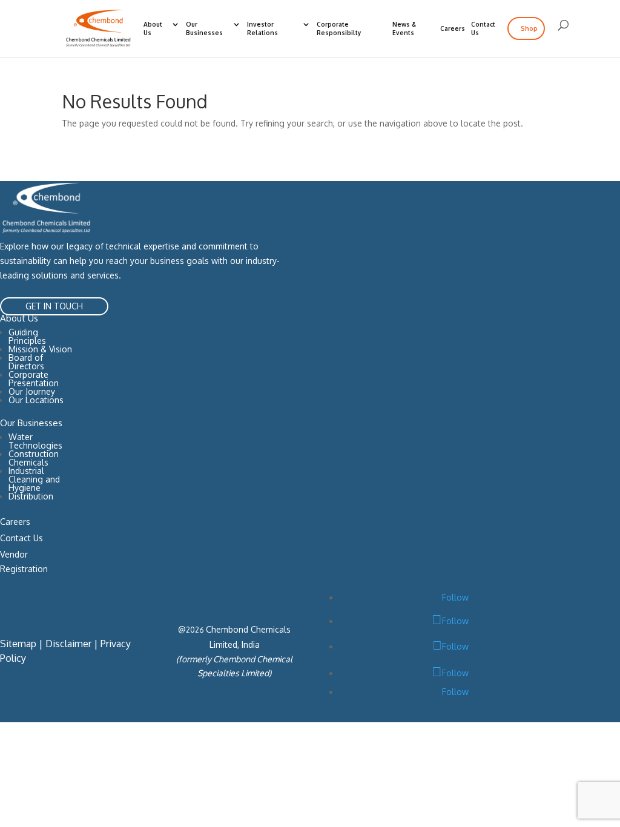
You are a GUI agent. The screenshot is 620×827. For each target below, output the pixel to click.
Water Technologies (35, 441)
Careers (452, 28)
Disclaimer (68, 644)
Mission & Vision (40, 349)
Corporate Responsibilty (339, 28)
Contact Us (483, 28)
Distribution (30, 496)
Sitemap (18, 644)
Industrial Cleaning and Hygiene (34, 479)
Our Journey (31, 391)
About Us (152, 28)
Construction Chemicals (33, 458)
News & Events (404, 28)
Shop (529, 28)
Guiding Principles (27, 336)
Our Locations (36, 400)
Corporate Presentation (33, 378)
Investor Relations (262, 28)
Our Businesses (204, 28)
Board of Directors (26, 361)
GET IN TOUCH (54, 306)
